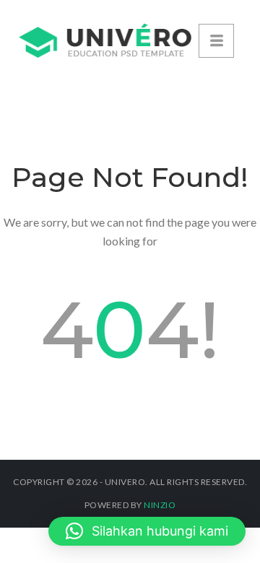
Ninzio (160, 504)
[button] (147, 531)
